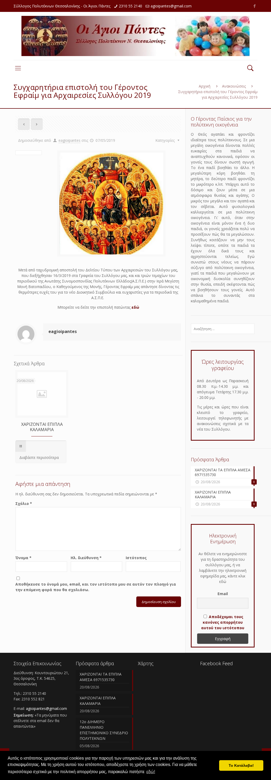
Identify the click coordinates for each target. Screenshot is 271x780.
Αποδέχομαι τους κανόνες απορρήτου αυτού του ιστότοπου (222, 622)
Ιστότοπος (136, 557)
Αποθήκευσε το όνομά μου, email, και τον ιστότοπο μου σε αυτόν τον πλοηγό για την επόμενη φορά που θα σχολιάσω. (95, 587)
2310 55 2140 (130, 5)
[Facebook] (255, 5)
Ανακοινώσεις (234, 86)
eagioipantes (69, 140)
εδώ (135, 307)
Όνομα (23, 557)
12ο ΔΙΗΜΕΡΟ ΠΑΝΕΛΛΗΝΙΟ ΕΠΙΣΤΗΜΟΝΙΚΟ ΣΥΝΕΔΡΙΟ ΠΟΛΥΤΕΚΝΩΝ (104, 730)
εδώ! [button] (150, 771)
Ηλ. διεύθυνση (86, 557)
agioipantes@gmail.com (171, 5)
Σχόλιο (23, 503)
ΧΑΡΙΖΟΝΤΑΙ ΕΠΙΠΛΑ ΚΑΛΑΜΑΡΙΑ (42, 426)
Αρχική (204, 86)
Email (223, 593)
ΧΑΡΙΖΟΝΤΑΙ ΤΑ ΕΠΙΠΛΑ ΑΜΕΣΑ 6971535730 (100, 677)
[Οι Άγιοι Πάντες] (135, 36)
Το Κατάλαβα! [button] (241, 765)
